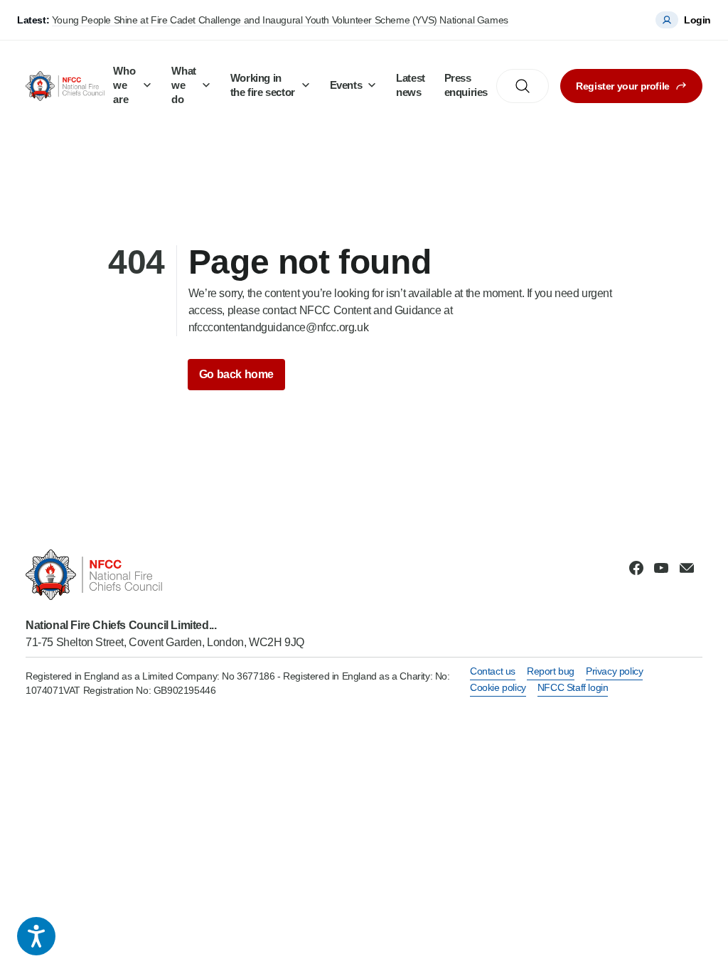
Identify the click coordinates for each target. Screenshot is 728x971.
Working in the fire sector (262, 85)
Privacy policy (614, 671)
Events (346, 85)
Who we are (124, 85)
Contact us (492, 671)
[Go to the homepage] (65, 85)
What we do (183, 85)
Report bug (550, 671)
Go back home (236, 374)
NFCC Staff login (573, 687)
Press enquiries (466, 85)
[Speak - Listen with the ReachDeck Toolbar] (36, 936)
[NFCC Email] (687, 568)
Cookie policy (498, 687)
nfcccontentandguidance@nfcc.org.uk (278, 327)
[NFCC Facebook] (636, 568)
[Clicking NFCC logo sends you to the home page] (165, 574)
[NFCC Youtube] (661, 568)
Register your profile (623, 86)
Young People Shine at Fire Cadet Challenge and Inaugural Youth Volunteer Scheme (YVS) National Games (280, 20)
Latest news (410, 85)
